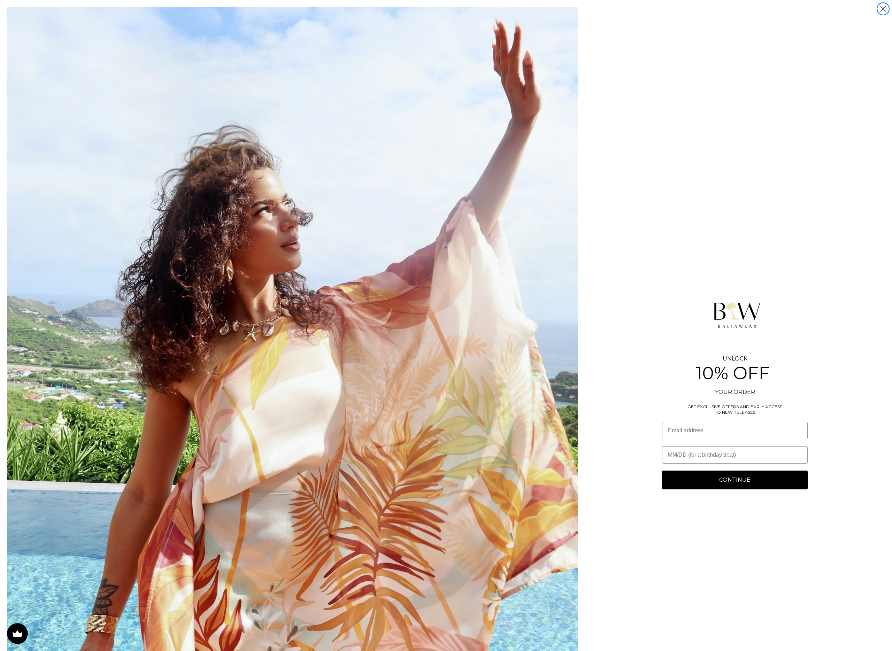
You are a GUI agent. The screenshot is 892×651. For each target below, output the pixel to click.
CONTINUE (735, 479)
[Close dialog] (883, 9)
